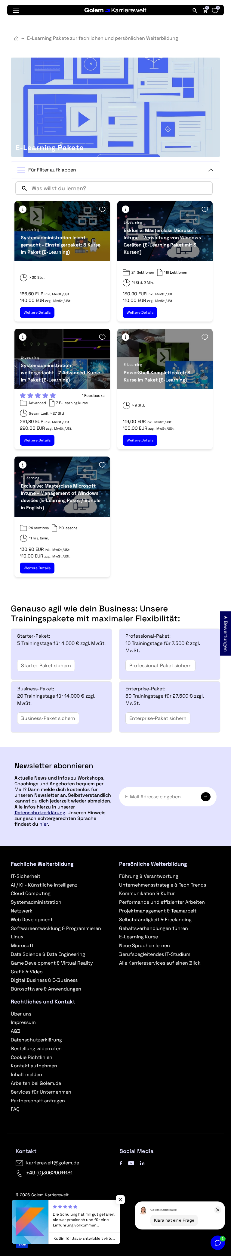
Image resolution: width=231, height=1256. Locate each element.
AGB (15, 1031)
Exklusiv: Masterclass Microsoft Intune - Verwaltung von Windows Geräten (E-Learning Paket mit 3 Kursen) (162, 241)
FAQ (15, 1109)
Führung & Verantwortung (148, 876)
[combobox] (121, 188)
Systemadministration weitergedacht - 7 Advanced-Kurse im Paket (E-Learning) (60, 372)
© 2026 (42, 1195)
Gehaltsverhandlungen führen (153, 928)
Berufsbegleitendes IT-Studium (154, 954)
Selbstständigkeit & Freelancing (155, 919)
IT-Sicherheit (25, 876)
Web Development (32, 919)
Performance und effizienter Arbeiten (162, 902)
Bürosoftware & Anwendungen (46, 989)
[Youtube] (131, 1163)
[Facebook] (121, 1163)
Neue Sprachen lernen (144, 945)
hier (43, 824)
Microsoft (22, 945)
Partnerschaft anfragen (38, 1100)
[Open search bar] (195, 10)
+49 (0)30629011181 (49, 1173)
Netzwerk (21, 911)
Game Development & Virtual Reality (52, 963)
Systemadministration (36, 902)
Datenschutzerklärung (39, 812)
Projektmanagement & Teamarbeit (157, 911)
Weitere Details (37, 312)
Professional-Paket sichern (160, 665)
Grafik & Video (27, 972)
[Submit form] (206, 796)
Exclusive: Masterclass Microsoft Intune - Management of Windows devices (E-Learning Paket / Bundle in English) (60, 497)
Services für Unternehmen (41, 1092)
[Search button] (22, 188)
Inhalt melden (26, 1074)
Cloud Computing (31, 893)
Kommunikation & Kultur (147, 893)
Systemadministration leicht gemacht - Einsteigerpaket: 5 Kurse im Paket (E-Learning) (60, 244)
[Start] (16, 38)
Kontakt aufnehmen (34, 1066)
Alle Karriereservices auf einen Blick (160, 963)
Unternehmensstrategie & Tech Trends (162, 885)
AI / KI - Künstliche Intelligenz (44, 885)
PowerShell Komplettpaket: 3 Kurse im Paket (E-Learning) (157, 376)
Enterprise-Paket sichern (157, 718)
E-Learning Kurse (138, 937)
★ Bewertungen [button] (226, 633)
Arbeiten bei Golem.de (36, 1083)
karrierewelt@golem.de (52, 1163)
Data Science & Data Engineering (48, 954)
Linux (17, 937)
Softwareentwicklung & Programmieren (56, 928)
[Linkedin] (142, 1163)
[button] (22, 209)
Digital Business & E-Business (44, 980)
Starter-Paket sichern (46, 665)
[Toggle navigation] (16, 10)
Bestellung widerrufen (36, 1048)
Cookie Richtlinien (31, 1057)
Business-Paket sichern (48, 718)
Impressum (23, 1022)
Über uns (21, 1014)
